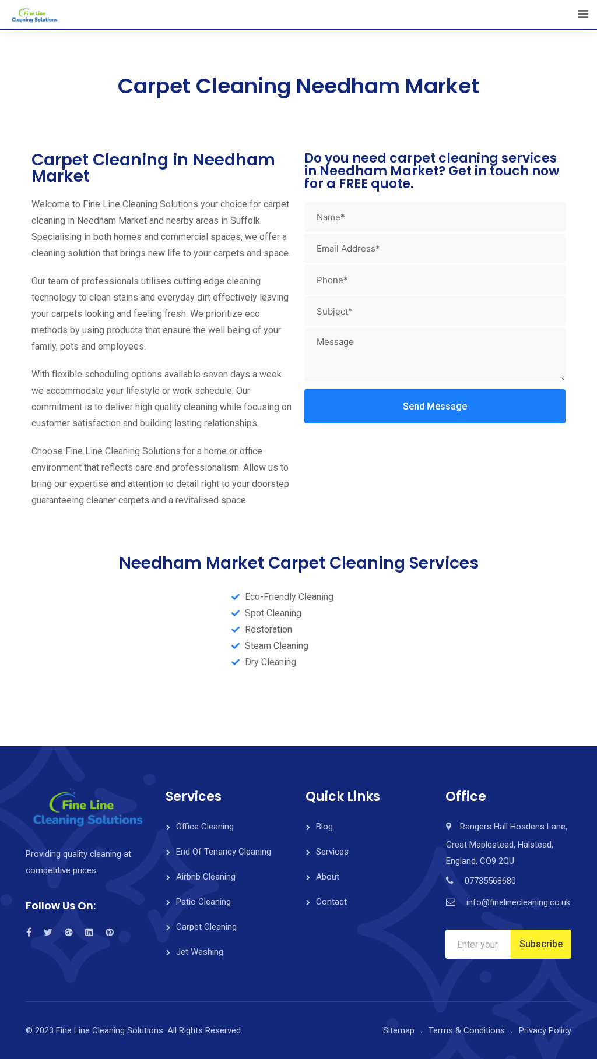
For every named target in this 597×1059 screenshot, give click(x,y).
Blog (324, 826)
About (327, 876)
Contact (331, 901)
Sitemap (399, 1030)
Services (332, 851)
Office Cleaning (205, 826)
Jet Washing (199, 952)
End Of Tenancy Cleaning (223, 851)
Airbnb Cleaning (206, 876)
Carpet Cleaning (206, 927)
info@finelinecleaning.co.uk (518, 902)
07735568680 (490, 881)
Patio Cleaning (203, 901)
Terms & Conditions (467, 1030)
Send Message (435, 406)
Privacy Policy (545, 1030)
